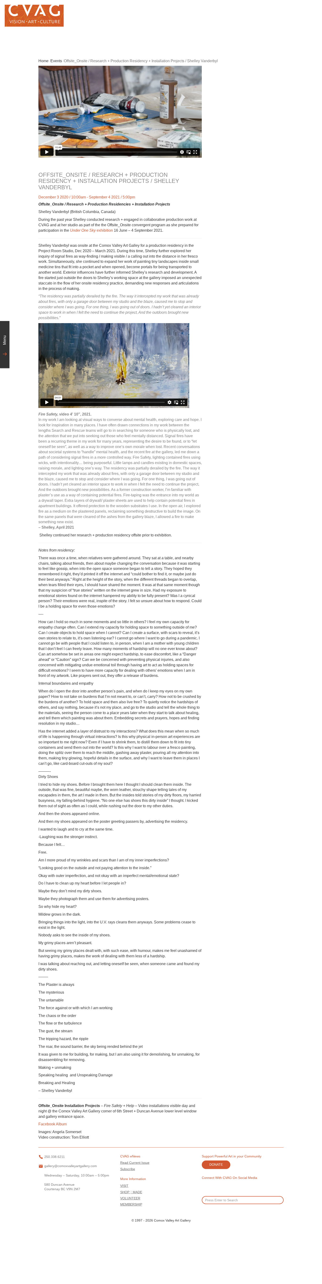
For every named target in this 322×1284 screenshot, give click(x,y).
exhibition (91, 230)
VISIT (124, 1186)
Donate (216, 1164)
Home (43, 61)
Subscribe (127, 1169)
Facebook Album (52, 1124)
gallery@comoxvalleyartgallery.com (70, 1166)
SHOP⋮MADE (131, 1192)
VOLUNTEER (130, 1198)
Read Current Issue (134, 1163)
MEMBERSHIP (131, 1204)
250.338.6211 (54, 1157)
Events (56, 61)
